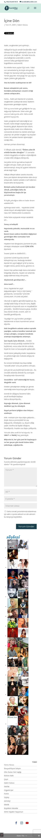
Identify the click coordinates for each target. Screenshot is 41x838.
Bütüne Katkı (9, 776)
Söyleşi (6, 797)
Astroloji (7, 801)
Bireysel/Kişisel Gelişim (12, 768)
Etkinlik (6, 805)
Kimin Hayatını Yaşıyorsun (13, 812)
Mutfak (6, 786)
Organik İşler (8, 790)
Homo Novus (9, 765)
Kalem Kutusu (23, 25)
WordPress (15, 829)
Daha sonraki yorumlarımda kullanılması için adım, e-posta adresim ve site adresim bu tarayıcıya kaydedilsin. (20, 514)
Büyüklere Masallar (11, 808)
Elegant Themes (12, 827)
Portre (6, 794)
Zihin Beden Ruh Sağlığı (12, 772)
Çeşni (6, 779)
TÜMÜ (34, 762)
